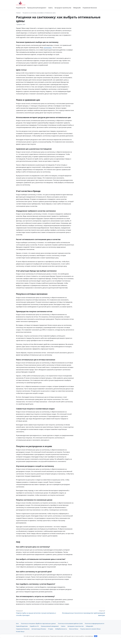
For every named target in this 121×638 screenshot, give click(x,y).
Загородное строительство (62, 8)
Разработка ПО (20, 8)
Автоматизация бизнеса (39, 629)
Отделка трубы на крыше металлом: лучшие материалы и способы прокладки (36, 613)
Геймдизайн (77, 8)
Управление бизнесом (90, 8)
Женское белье (73, 629)
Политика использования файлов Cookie (70, 623)
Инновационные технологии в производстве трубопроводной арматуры (83, 613)
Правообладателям (22, 626)
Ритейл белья (20, 631)
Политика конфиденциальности (94, 623)
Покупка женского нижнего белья (90, 629)
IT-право (50, 629)
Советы (50, 8)
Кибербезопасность (61, 629)
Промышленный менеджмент (36, 8)
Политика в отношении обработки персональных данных (38, 623)
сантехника (48, 47)
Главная (18, 13)
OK (95, 636)
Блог (17, 623)
